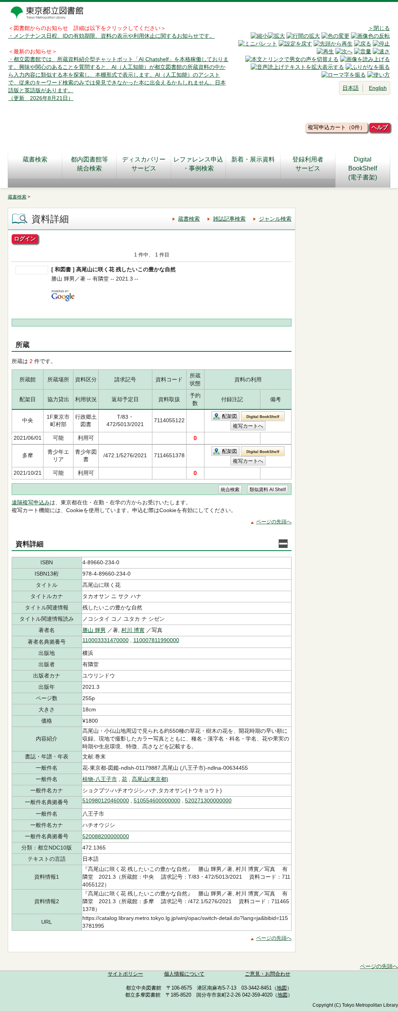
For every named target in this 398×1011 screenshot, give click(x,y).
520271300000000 (208, 800)
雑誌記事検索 (229, 219)
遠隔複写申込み (31, 502)
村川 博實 (133, 630)
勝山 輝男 (94, 630)
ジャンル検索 (275, 219)
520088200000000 (105, 836)
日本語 (350, 88)
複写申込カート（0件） (336, 127)
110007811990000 (156, 640)
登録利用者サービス (307, 164)
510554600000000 (157, 800)
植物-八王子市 (99, 779)
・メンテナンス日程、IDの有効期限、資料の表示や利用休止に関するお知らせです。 (111, 36)
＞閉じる (379, 28)
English (378, 88)
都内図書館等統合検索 (89, 164)
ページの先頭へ (274, 522)
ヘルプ (380, 127)
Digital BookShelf (262, 416)
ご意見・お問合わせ (267, 974)
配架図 (229, 416)
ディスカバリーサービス (144, 164)
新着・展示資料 (253, 159)
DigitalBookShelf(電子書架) (362, 168)
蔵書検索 (35, 159)
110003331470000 (105, 640)
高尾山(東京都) (150, 779)
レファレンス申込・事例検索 (198, 164)
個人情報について (184, 974)
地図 (282, 988)
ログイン (25, 238)
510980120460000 (105, 800)
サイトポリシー (125, 974)
